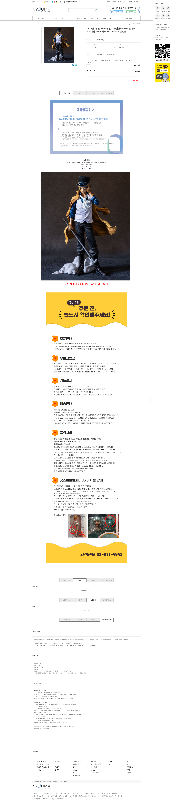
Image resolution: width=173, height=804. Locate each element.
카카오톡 (130, 767)
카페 (128, 770)
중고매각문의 (77, 775)
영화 (92, 18)
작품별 (42, 18)
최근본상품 (168, 11)
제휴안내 (66, 781)
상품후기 (163, 11)
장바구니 (157, 11)
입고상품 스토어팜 (43, 764)
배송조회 (168, 18)
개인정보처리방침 (47, 781)
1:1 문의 (94, 767)
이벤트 (111, 764)
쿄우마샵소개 (38, 781)
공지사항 (76, 764)
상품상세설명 (66, 93)
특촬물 (104, 18)
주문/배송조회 (96, 764)
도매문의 (40, 770)
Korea (37, 1)
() (121, 2)
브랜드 (130, 18)
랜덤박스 (58, 770)
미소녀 (78, 18)
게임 (98, 18)
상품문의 (93, 93)
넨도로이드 (59, 764)
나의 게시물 (95, 773)
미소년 (85, 18)
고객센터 (163, 18)
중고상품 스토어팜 (43, 767)
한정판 (111, 18)
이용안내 (60, 781)
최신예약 (64, 18)
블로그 (129, 764)
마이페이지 (157, 18)
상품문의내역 (95, 770)
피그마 (57, 767)
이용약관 (55, 781)
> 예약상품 (137, 24)
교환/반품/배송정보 (106, 93)
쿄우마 (133, 24)
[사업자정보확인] (62, 796)
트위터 (129, 773)
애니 (71, 18)
